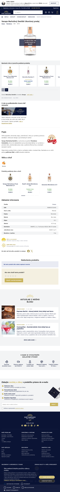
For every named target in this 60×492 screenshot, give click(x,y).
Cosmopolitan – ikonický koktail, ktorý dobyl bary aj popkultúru (33, 328)
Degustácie (44, 451)
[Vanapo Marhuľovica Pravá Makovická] (46, 71)
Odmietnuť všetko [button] (47, 481)
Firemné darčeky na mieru (48, 456)
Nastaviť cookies (6, 456)
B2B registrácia (25, 453)
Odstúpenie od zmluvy (47, 440)
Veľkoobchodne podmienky (28, 455)
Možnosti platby (45, 435)
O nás (3, 450)
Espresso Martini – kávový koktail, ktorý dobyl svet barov (35, 311)
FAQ (42, 441)
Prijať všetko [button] (46, 477)
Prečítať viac (16, 479)
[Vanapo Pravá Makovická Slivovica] (10, 71)
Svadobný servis (46, 453)
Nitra (3, 440)
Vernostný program (46, 455)
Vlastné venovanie (46, 450)
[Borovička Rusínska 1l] (28, 71)
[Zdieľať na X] (31, 251)
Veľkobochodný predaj (27, 450)
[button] (20, 480)
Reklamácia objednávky (27, 436)
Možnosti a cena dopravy (28, 435)
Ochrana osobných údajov (48, 438)
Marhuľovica (9, 23)
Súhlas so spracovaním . (14, 408)
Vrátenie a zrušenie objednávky (29, 438)
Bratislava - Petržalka (7, 435)
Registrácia (55, 8)
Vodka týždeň (10, 1)
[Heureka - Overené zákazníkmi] (4, 240)
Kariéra (3, 453)
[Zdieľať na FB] (28, 251)
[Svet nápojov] (2, 17)
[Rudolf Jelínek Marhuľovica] (30, 178)
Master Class (25, 451)
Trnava (3, 438)
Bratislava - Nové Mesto (7, 436)
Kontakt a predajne (6, 455)
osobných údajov (19, 408)
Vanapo (3, 23)
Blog (3, 451)
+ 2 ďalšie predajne (6, 441)
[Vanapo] (51, 139)
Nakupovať (53, 3)
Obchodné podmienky (47, 436)
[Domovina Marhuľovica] (49, 178)
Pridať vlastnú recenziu (14, 280)
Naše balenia (25, 440)
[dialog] (30, 479)
